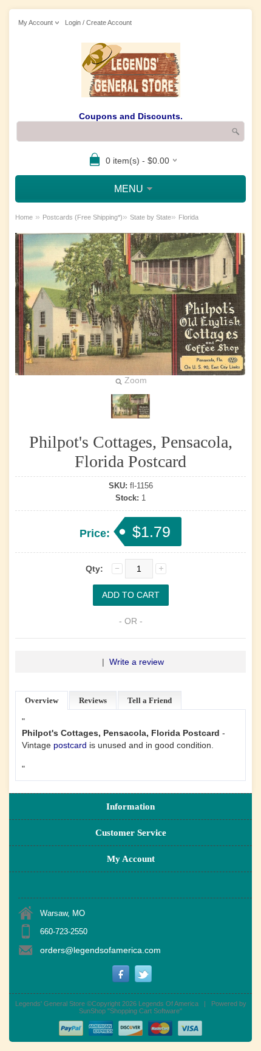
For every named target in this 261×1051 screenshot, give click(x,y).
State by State (150, 217)
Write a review (136, 662)
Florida (188, 217)
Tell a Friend (149, 700)
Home (24, 217)
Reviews (93, 700)
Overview (41, 700)
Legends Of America (168, 1003)
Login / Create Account (98, 22)
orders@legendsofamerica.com (100, 950)
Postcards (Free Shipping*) (82, 217)
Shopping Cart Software (145, 1011)
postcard (70, 745)
